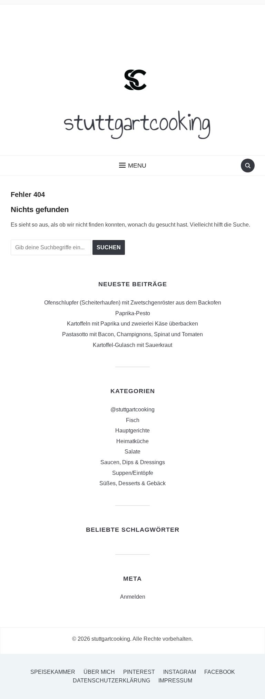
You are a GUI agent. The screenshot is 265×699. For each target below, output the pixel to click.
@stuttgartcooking (132, 409)
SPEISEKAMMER (52, 672)
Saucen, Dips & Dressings (132, 462)
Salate (132, 452)
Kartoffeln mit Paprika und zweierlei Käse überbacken (132, 324)
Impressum (175, 680)
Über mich (99, 672)
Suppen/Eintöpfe (132, 473)
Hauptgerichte (132, 430)
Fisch (132, 420)
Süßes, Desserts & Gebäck (132, 483)
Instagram (179, 672)
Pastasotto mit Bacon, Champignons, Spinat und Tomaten (132, 334)
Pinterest (139, 672)
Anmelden (132, 597)
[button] (132, 165)
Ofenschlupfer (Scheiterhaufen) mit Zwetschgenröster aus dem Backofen (132, 303)
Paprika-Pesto (132, 313)
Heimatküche (132, 441)
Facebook (219, 672)
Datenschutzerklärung (111, 680)
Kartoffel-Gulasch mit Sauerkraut (132, 345)
